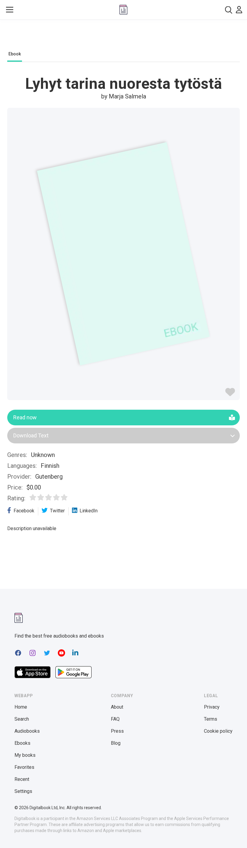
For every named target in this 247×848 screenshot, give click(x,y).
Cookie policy (218, 731)
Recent (21, 779)
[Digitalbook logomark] (18, 618)
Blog (115, 743)
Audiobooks (27, 731)
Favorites (24, 767)
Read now (25, 417)
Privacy (212, 707)
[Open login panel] (239, 9)
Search (21, 719)
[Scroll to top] (231, 832)
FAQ (115, 719)
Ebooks (22, 743)
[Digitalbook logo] (123, 9)
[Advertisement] (123, 36)
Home (20, 707)
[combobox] (228, 9)
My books (25, 755)
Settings (23, 791)
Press (117, 731)
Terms (210, 719)
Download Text (30, 435)
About (117, 707)
